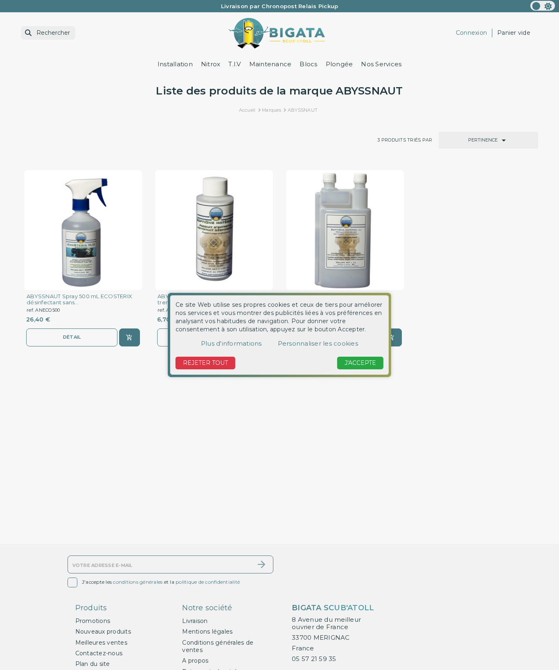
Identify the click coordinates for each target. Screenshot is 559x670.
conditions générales (137, 582)
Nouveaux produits (103, 631)
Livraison (194, 621)
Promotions (92, 621)
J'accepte (360, 362)
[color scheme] (542, 6)
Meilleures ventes (101, 642)
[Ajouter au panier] (129, 337)
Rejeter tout (205, 362)
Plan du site (92, 664)
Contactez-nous (99, 653)
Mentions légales (207, 631)
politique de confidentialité (208, 582)
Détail (72, 337)
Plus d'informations (231, 343)
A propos (195, 660)
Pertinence (488, 140)
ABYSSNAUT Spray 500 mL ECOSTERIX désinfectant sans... (79, 299)
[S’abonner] (261, 564)
